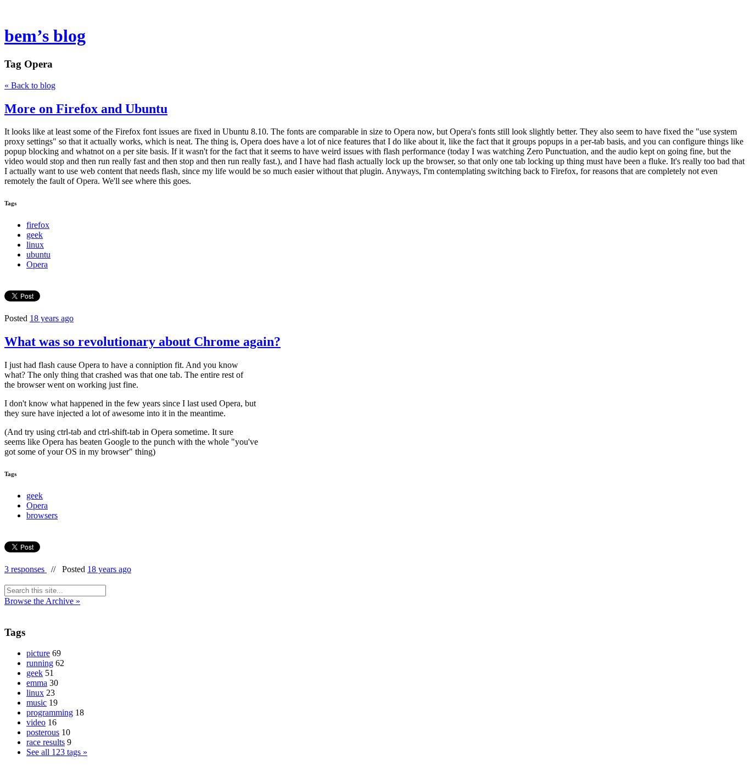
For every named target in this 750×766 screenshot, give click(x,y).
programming (49, 712)
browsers (42, 515)
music (36, 702)
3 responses (25, 569)
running (39, 663)
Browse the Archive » (42, 601)
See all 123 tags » (56, 752)
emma (36, 682)
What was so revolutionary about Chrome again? (142, 341)
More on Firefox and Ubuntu (85, 109)
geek (34, 234)
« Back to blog (29, 85)
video (36, 722)
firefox (37, 225)
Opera (37, 264)
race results (45, 742)
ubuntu (38, 254)
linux (35, 244)
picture (38, 653)
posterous (42, 732)
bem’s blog (45, 36)
